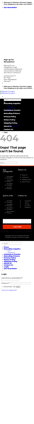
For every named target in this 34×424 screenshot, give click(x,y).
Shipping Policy (10, 123)
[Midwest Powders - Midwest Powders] (7, 92)
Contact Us (8, 129)
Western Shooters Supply (20, 237)
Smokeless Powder (12, 110)
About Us (8, 126)
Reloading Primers (12, 256)
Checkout (11, 108)
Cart (9, 106)
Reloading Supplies (12, 103)
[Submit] (4, 102)
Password (5, 283)
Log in (18, 286)
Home (6, 100)
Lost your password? (9, 290)
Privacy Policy (10, 258)
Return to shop (13, 126)
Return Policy (9, 260)
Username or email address (12, 278)
